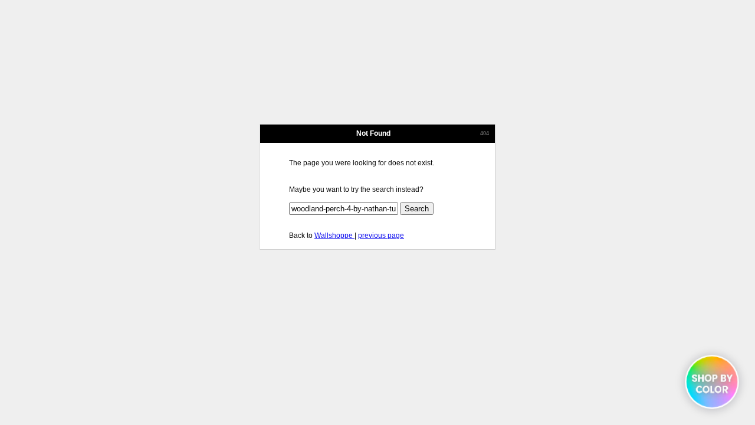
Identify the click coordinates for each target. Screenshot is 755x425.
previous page (381, 235)
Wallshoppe (334, 235)
